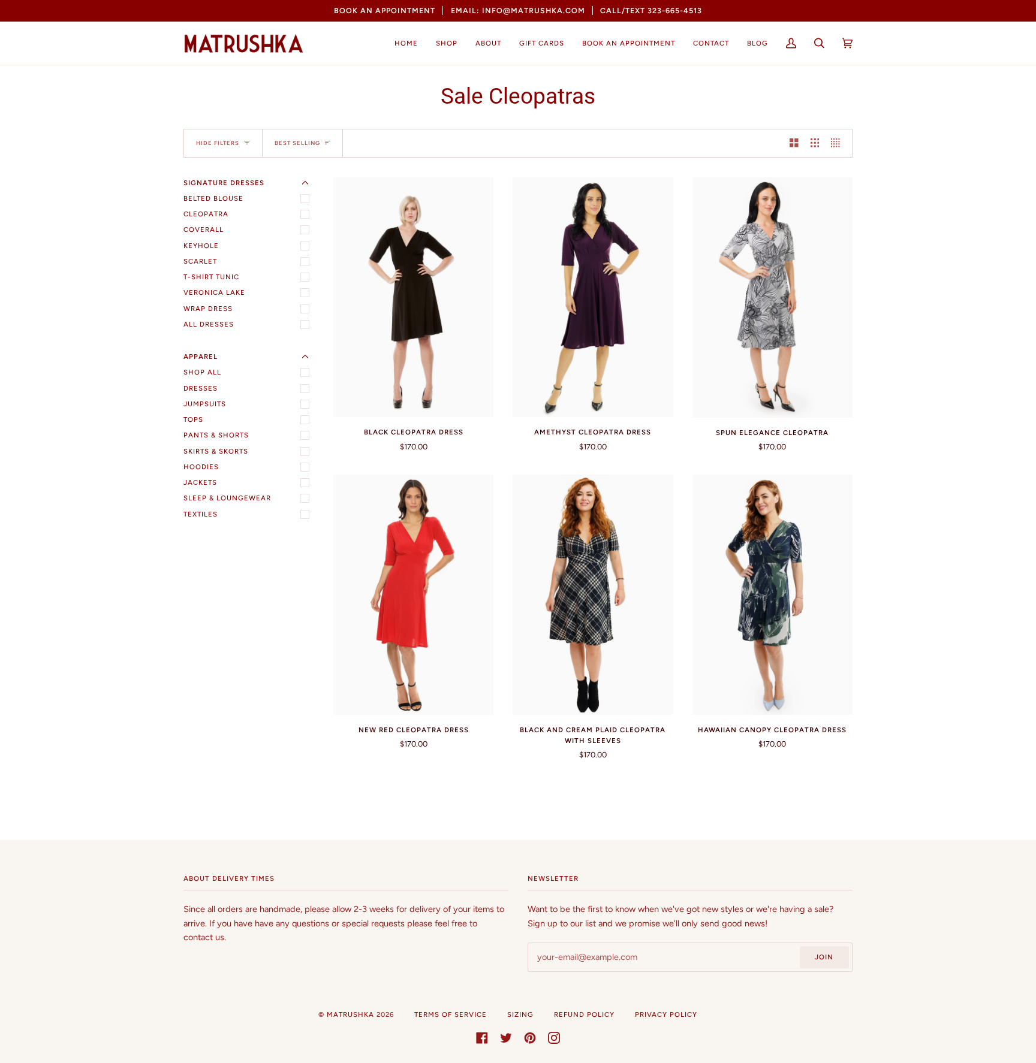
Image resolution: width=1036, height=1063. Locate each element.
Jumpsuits (204, 404)
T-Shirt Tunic (211, 277)
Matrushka (350, 1014)
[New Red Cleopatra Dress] (413, 595)
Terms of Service (450, 1014)
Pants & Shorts (216, 435)
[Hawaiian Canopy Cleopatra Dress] (772, 595)
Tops (193, 419)
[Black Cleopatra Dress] (413, 297)
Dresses (200, 388)
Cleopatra (205, 214)
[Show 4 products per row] (838, 143)
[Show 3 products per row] (815, 143)
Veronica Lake (214, 292)
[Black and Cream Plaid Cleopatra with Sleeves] (593, 595)
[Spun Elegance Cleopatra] (772, 297)
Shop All (202, 372)
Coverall (203, 229)
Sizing (520, 1014)
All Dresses (208, 324)
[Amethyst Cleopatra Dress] (593, 297)
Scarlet (200, 261)
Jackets (200, 482)
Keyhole (201, 245)
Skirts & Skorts (215, 451)
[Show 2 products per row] (794, 143)
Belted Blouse (213, 198)
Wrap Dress (208, 308)
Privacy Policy (666, 1014)
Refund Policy (584, 1014)
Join (824, 957)
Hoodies (201, 467)
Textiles (200, 514)
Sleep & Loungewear (227, 498)
